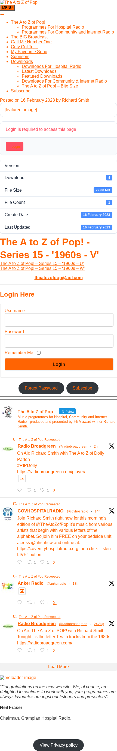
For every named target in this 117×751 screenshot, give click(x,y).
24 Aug (99, 624)
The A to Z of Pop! (28, 22)
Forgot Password (41, 388)
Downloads (22, 61)
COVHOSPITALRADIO (40, 511)
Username (15, 310)
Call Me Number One (31, 42)
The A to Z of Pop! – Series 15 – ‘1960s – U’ (42, 263)
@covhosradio (77, 511)
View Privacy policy (59, 745)
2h (96, 446)
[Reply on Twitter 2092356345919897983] (21, 490)
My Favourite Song (29, 51)
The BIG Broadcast (29, 37)
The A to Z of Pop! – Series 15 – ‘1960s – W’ (42, 268)
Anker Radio (31, 583)
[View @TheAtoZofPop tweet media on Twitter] (22, 478)
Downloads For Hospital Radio (51, 66)
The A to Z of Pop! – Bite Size (50, 86)
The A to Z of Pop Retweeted (39, 439)
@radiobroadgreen (73, 446)
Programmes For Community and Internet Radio (68, 32)
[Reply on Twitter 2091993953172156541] (21, 650)
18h (75, 584)
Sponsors (20, 56)
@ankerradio (56, 584)
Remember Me (19, 352)
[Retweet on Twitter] (15, 439)
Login (15, 146)
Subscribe (20, 91)
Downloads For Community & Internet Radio (64, 81)
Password (14, 331)
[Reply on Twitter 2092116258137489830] (21, 602)
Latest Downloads (39, 71)
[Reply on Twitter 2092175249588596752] (21, 562)
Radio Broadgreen (37, 446)
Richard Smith (75, 100)
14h (97, 511)
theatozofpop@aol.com (59, 277)
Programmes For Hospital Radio (53, 27)
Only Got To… (24, 46)
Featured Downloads (42, 76)
